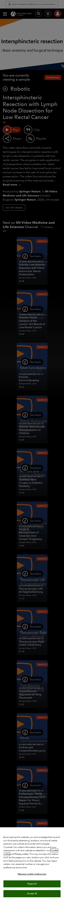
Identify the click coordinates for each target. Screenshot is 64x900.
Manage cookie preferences (32, 874)
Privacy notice (21, 854)
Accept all (32, 893)
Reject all (31, 883)
